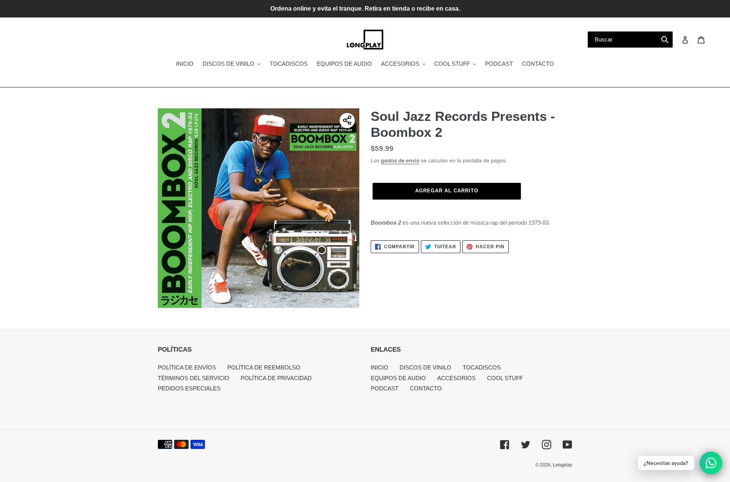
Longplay (562, 465)
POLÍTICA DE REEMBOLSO (263, 367)
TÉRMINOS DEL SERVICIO (193, 378)
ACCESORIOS (456, 378)
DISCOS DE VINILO (425, 367)
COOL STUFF (505, 378)
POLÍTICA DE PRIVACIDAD (276, 378)
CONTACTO (426, 388)
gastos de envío (400, 160)
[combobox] (630, 39)
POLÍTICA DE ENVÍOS (187, 367)
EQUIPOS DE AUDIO (398, 378)
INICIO (379, 367)
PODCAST (384, 388)
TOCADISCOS (482, 367)
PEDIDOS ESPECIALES (189, 388)
